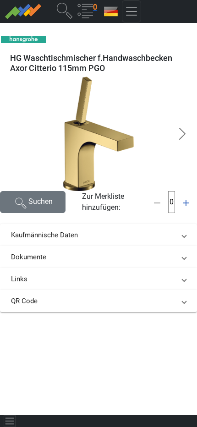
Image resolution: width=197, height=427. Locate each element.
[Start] (24, 11)
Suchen (40, 201)
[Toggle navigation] (10, 421)
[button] (64, 10)
